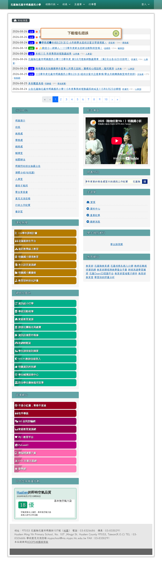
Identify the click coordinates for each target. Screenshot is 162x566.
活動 (31, 48)
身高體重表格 (35, 83)
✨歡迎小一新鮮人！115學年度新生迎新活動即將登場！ (71, 48)
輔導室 (121, 48)
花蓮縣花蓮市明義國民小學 (26, 4)
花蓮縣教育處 (101, 266)
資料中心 (94, 208)
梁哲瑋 (112, 43)
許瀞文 (134, 59)
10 (106, 99)
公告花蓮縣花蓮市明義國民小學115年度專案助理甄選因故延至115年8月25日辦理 (74, 89)
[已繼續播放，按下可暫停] (145, 181)
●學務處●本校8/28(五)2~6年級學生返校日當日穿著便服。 (73, 42)
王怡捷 (140, 74)
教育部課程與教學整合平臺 (112, 269)
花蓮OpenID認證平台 (101, 273)
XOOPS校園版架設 (37, 542)
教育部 (89, 266)
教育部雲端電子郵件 (126, 273)
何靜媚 (48, 84)
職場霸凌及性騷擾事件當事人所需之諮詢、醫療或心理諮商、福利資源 (74, 68)
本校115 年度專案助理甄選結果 (53, 53)
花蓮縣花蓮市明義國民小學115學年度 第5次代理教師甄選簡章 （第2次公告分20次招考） (79, 59)
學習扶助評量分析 (104, 277)
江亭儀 (76, 54)
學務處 (125, 43)
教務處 (17, 78)
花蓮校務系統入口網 (121, 266)
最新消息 (94, 221)
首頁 (92, 202)
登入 (143, 4)
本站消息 (22, 20)
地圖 (66, 530)
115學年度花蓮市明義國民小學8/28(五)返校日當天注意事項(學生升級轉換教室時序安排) (85, 74)
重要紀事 (94, 215)
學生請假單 (116, 244)
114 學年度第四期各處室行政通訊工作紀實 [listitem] (95, 181)
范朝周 (107, 48)
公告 (31, 31)
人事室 (89, 54)
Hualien (22, 492)
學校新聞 (61, 84)
